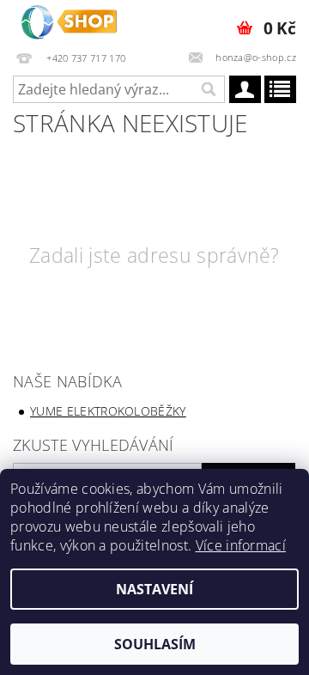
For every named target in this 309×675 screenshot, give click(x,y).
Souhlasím (155, 644)
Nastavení (154, 589)
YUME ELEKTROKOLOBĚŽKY (108, 411)
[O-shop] (68, 22)
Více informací (241, 545)
